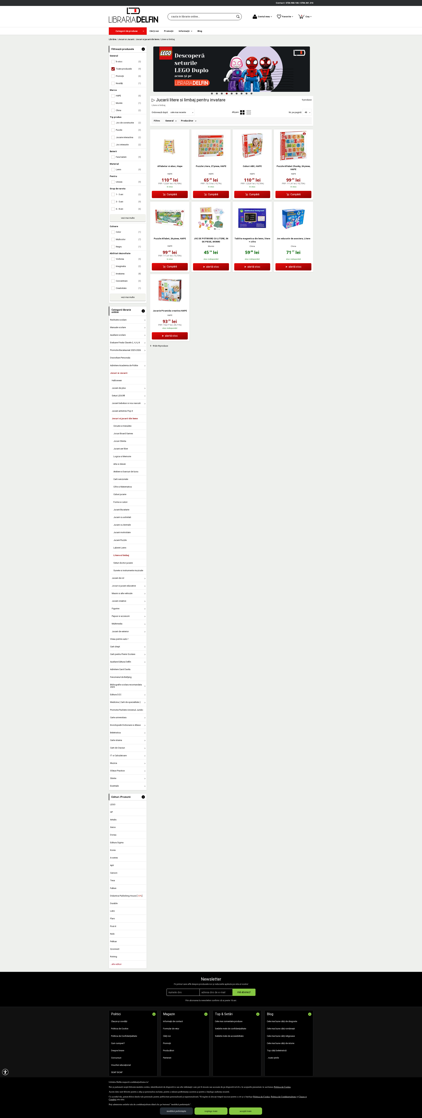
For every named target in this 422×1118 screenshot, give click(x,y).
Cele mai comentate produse (228, 1021)
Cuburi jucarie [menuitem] (119, 494)
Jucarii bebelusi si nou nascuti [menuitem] (126, 403)
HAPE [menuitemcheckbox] (128, 95)
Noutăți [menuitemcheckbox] (128, 83)
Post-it (113, 926)
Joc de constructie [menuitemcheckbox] (128, 122)
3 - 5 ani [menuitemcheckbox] (128, 201)
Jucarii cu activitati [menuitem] (122, 517)
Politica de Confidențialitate (283, 1096)
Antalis (113, 819)
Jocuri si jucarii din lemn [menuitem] (125, 418)
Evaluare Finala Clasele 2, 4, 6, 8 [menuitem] (125, 342)
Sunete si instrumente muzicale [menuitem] (128, 570)
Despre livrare (117, 1050)
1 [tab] (211, 93)
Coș (306, 16)
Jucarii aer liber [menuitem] (120, 448)
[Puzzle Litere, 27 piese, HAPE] (211, 160)
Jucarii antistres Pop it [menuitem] (122, 411)
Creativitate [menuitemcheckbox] (128, 288)
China (252, 246)
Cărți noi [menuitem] (154, 31)
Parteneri (167, 1058)
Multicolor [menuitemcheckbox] (128, 239)
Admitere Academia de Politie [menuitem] (124, 365)
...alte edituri (115, 964)
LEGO (112, 804)
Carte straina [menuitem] (116, 740)
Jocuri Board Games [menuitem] (123, 433)
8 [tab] (246, 93)
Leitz (112, 911)
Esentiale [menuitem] (114, 786)
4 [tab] (226, 93)
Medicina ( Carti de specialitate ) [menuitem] (125, 702)
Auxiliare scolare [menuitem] (118, 335)
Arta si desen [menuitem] (119, 464)
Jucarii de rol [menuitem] (118, 578)
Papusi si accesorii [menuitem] (121, 616)
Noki (112, 934)
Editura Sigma (116, 842)
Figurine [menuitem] (115, 608)
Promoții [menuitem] (168, 31)
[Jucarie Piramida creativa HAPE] (170, 304)
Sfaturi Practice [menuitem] (117, 770)
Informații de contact (173, 1021)
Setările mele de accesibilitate (229, 1036)
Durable (114, 903)
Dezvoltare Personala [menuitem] (120, 357)
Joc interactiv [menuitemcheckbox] (128, 144)
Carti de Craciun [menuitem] (117, 748)
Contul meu (264, 16)
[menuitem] (128, 31)
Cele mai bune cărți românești (281, 1028)
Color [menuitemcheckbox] (128, 232)
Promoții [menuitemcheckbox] (128, 76)
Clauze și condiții (119, 1021)
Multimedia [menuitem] (117, 623)
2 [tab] (216, 93)
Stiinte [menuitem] (113, 778)
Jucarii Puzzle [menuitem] (120, 540)
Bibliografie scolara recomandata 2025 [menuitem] (126, 685)
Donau (113, 835)
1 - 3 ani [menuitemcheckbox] (128, 194)
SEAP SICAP (116, 1072)
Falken (113, 888)
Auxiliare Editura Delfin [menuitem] (120, 662)
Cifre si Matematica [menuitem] (122, 486)
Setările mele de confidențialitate (230, 1028)
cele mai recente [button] (178, 112)
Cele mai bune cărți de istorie (280, 1043)
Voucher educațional (121, 1065)
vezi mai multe (128, 218)
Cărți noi (167, 1036)
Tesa (112, 880)
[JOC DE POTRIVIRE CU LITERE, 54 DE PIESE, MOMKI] (211, 232)
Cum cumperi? (118, 1043)
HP (111, 812)
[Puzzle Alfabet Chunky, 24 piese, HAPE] (293, 160)
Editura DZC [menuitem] (115, 694)
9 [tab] (251, 93)
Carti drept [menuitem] (115, 646)
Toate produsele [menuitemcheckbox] (128, 69)
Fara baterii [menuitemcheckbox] (128, 157)
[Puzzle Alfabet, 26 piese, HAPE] (170, 232)
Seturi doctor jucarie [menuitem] (123, 563)
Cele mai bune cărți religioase (281, 1036)
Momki (211, 246)
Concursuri (116, 1058)
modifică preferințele (176, 1111)
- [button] (143, 49)
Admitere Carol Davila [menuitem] (120, 669)
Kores (113, 850)
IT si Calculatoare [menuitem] (118, 755)
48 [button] (306, 112)
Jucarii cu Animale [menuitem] (122, 525)
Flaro (112, 918)
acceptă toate (246, 1111)
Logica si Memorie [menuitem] (122, 456)
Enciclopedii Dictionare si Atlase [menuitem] (125, 725)
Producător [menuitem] (187, 120)
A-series (114, 857)
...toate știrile (273, 1058)
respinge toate (211, 1111)
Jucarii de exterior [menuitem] (120, 631)
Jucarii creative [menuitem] (119, 601)
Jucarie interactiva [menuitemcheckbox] (128, 137)
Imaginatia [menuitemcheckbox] (128, 266)
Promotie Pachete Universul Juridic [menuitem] (126, 710)
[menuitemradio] (249, 112)
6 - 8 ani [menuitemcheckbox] (128, 209)
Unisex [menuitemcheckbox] (128, 182)
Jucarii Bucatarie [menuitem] (121, 509)
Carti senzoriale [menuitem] (120, 479)
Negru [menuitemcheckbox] (128, 246)
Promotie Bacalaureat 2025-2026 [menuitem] (125, 350)
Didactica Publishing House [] (126, 896)
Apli (112, 865)
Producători (168, 1050)
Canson (113, 873)
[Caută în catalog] (238, 16)
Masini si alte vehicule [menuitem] (122, 593)
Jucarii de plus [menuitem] (119, 388)
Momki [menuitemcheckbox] (128, 103)
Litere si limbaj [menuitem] (121, 555)
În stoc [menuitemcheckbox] (128, 61)
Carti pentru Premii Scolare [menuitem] (122, 654)
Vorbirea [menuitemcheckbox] (128, 259)
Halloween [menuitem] (117, 380)
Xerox (113, 827)
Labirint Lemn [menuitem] (119, 547)
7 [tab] (241, 93)
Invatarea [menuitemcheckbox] (128, 273)
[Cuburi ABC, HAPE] (252, 160)
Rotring (113, 956)
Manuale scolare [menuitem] (118, 327)
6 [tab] (236, 93)
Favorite (286, 16)
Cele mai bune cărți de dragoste (282, 1021)
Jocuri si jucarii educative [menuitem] (124, 586)
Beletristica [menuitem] (115, 732)
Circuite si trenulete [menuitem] (122, 426)
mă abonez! (244, 992)
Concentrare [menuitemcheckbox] (128, 281)
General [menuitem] (169, 120)
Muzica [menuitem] (113, 763)
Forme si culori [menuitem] (120, 502)
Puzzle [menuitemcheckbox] (128, 130)
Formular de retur (171, 1028)
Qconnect (114, 949)
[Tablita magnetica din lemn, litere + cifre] (252, 232)
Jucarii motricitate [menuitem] (122, 532)
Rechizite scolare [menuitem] (118, 320)
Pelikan (113, 941)
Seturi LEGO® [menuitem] (118, 395)
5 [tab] (231, 93)
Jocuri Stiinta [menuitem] (119, 441)
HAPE (169, 174)
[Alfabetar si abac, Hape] (170, 160)
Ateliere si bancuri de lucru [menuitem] (125, 471)
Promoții (167, 1043)
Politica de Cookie (282, 1086)
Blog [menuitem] (199, 31)
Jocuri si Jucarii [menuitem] (118, 373)
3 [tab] (221, 93)
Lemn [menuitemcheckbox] (128, 169)
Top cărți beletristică (276, 1050)
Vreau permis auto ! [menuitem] (119, 639)
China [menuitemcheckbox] (128, 110)
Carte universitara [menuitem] (118, 717)
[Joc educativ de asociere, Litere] (293, 232)
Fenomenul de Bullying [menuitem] (121, 677)
